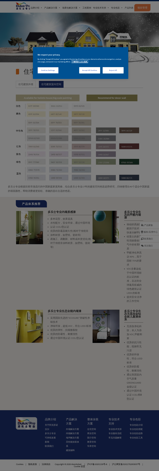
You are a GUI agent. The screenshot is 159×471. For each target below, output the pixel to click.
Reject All (113, 70)
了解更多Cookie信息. (80, 62)
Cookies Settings (48, 70)
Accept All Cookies (89, 70)
